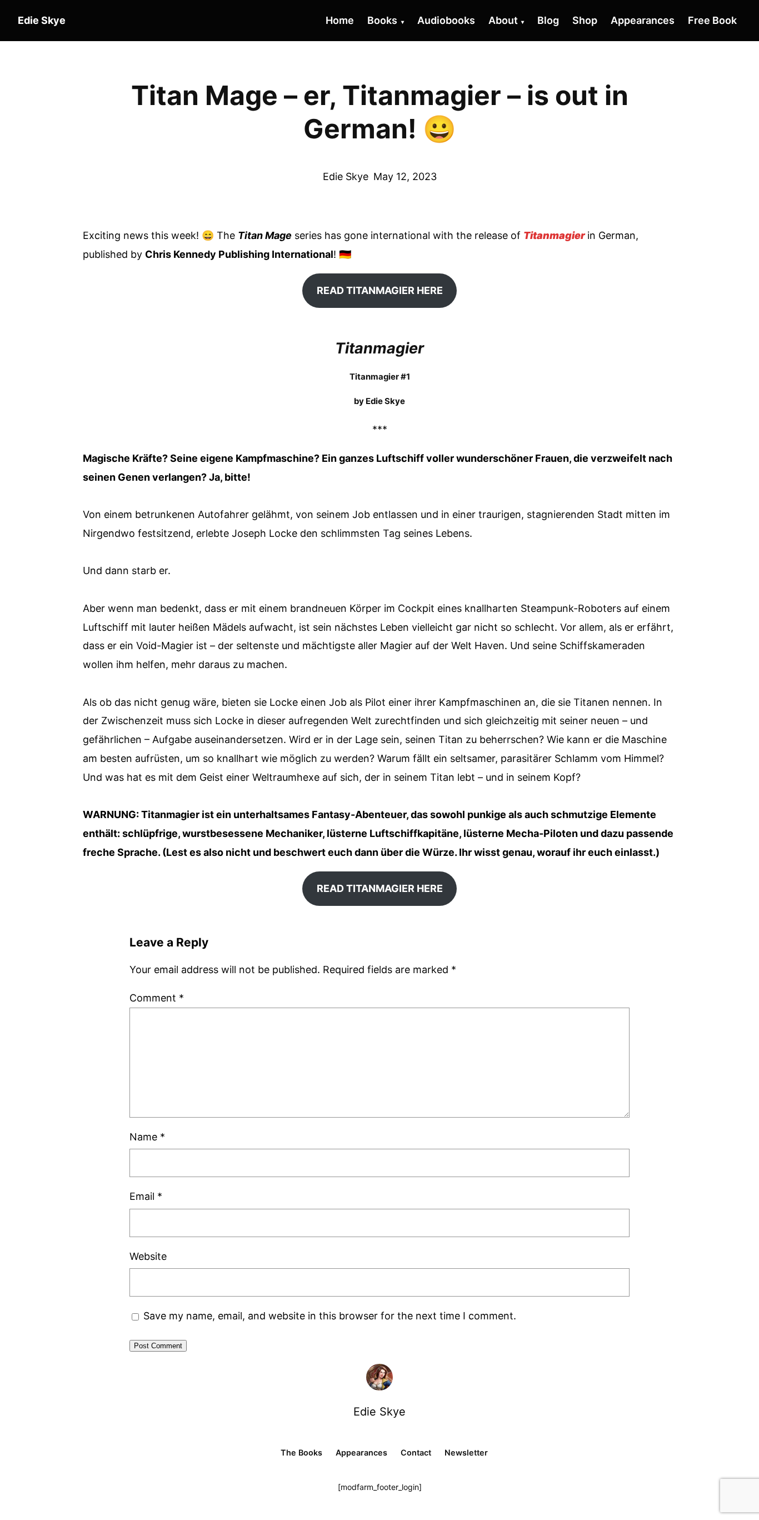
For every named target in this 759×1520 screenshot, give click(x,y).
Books (382, 20)
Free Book (712, 20)
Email (145, 1196)
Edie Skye (379, 1411)
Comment (156, 998)
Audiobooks (446, 20)
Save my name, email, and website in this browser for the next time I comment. (329, 1316)
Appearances (643, 20)
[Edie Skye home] (379, 1377)
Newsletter (466, 1452)
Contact (416, 1452)
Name (147, 1137)
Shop (584, 20)
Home (340, 20)
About (503, 20)
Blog (548, 20)
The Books (301, 1452)
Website (148, 1256)
